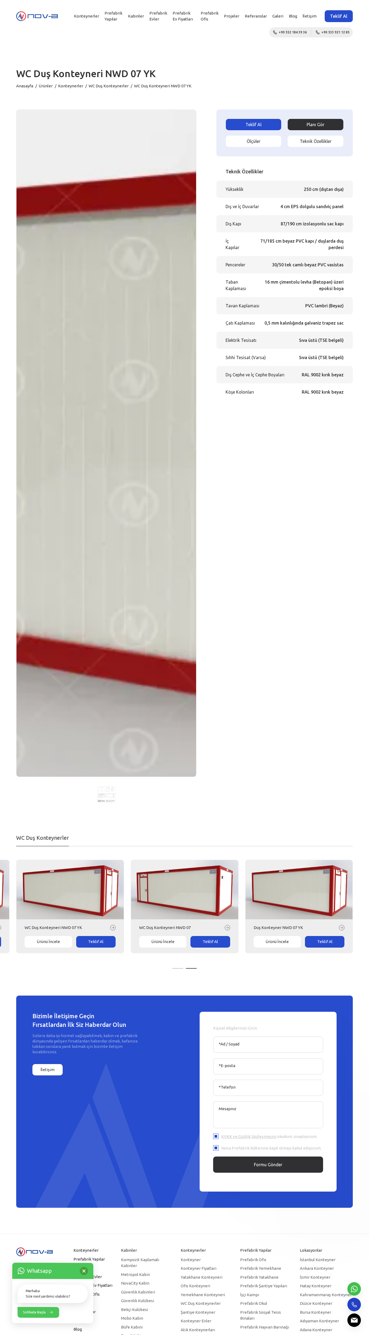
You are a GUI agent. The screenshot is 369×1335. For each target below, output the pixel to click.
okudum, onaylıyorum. (269, 1136)
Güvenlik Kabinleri (138, 1292)
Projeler (231, 16)
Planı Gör (315, 124)
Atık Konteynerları (198, 1329)
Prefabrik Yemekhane (260, 1268)
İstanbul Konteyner (318, 1259)
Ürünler (46, 86)
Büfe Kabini (132, 1327)
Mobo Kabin (132, 1318)
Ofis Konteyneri (195, 1286)
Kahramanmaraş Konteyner (326, 1294)
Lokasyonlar (311, 1250)
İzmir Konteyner (315, 1277)
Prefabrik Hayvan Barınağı (264, 1327)
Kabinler (136, 16)
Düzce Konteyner (316, 1303)
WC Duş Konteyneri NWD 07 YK (277, 927)
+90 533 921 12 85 (335, 32)
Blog (293, 16)
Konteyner (191, 1259)
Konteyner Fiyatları (198, 1268)
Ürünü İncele (42, 941)
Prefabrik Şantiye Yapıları (263, 1286)
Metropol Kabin (135, 1274)
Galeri (277, 16)
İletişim (310, 16)
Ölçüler (253, 141)
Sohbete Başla (34, 1312)
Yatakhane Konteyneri (201, 1277)
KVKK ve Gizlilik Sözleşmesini (248, 1136)
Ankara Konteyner (317, 1268)
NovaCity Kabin (135, 1283)
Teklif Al (338, 16)
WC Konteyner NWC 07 (154, 927)
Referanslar (256, 16)
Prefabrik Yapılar (113, 16)
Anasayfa (24, 86)
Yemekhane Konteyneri (203, 1294)
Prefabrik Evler (158, 16)
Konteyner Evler (196, 1321)
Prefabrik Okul (253, 1303)
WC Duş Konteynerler (109, 86)
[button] (177, 968)
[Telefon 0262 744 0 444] (354, 1304)
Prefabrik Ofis (253, 1259)
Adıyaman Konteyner (319, 1321)
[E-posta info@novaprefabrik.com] (354, 1320)
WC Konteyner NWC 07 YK (43, 927)
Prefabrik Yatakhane (259, 1277)
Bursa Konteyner (315, 1312)
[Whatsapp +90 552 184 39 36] (354, 1289)
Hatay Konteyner (315, 1286)
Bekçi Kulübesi (134, 1309)
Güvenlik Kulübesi (137, 1300)
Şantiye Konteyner (198, 1312)
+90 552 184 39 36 (293, 32)
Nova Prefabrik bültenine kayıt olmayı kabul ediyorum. (271, 1148)
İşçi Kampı (249, 1294)
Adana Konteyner (316, 1329)
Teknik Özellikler (315, 141)
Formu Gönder (268, 1164)
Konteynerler (86, 16)
